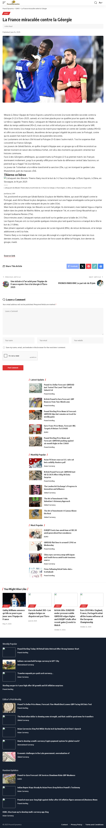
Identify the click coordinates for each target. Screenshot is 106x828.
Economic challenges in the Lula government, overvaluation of (43, 753)
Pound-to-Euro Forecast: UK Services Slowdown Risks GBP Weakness (46, 775)
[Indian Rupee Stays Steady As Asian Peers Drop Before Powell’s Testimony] (9, 791)
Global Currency (49, 493)
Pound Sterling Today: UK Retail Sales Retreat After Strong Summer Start (48, 649)
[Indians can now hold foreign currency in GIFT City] (9, 664)
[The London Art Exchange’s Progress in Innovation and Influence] (35, 490)
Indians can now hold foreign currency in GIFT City (38, 661)
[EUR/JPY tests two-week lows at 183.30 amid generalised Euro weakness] (35, 534)
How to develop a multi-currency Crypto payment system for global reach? (48, 741)
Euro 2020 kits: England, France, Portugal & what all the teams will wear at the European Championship (91, 616)
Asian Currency (49, 466)
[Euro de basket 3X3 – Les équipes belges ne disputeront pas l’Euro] (40, 600)
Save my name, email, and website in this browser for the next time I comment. (36, 347)
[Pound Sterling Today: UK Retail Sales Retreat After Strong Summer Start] (9, 652)
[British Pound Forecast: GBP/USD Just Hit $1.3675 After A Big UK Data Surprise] (35, 475)
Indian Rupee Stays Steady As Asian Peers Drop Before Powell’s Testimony (48, 787)
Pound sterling (49, 394)
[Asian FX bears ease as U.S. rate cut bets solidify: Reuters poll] (35, 463)
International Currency (25, 665)
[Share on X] (82, 266)
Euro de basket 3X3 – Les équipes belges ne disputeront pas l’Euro (39, 613)
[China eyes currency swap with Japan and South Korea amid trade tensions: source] (35, 558)
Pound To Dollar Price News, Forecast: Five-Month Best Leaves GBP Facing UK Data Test (54, 704)
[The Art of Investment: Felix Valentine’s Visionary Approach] (35, 502)
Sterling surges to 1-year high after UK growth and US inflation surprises (33, 685)
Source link (9, 255)
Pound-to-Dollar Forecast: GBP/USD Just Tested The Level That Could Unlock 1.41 (59, 387)
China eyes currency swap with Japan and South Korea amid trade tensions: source (59, 557)
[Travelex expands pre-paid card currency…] (9, 677)
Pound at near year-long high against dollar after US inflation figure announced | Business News (57, 800)
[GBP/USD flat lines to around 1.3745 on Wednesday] (35, 546)
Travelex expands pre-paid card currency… (35, 673)
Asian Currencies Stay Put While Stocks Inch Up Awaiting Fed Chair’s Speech (49, 729)
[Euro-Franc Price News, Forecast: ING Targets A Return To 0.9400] (35, 429)
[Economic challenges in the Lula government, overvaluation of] (9, 757)
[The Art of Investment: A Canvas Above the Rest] (35, 514)
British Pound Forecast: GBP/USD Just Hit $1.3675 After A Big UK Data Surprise (59, 474)
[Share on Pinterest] (88, 266)
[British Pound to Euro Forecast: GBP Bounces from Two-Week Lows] (35, 402)
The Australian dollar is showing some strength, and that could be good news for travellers (55, 716)
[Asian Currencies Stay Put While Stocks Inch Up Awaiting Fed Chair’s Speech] (9, 732)
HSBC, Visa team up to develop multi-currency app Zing (26, 812)
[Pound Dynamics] (13, 3)
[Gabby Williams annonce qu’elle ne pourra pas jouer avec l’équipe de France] (14, 600)
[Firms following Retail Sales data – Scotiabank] (35, 572)
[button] (5, 3)
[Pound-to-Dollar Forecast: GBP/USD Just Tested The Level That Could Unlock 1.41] (35, 388)
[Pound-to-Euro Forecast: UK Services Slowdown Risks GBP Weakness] (9, 779)
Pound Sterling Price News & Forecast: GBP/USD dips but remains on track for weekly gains (60, 414)
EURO (6, 13)
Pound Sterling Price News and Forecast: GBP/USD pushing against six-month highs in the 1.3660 (59, 441)
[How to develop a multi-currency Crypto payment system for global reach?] (9, 744)
